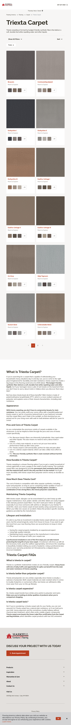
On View (11, 276)
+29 (24, 139)
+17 (54, 90)
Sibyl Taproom (43, 276)
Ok (58, 718)
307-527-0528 (61, 5)
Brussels (11, 82)
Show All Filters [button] (14, 39)
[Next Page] (42, 345)
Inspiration (10, 672)
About (8, 681)
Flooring (21, 14)
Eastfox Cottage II (14, 227)
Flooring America (11, 14)
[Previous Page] (28, 345)
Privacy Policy (35, 711)
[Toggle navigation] (67, 5)
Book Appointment (19, 653)
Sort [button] (58, 39)
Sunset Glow (12, 325)
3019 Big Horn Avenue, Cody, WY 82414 (17, 695)
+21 (54, 187)
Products (9, 667)
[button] (13, 45)
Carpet (28, 14)
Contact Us (10, 686)
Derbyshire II (42, 130)
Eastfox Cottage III (44, 227)
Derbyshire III (12, 179)
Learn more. (6, 722)
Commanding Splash (45, 82)
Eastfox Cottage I (44, 179)
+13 (24, 90)
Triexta (10, 45)
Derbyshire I (12, 130)
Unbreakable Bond (44, 325)
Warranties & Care (13, 677)
